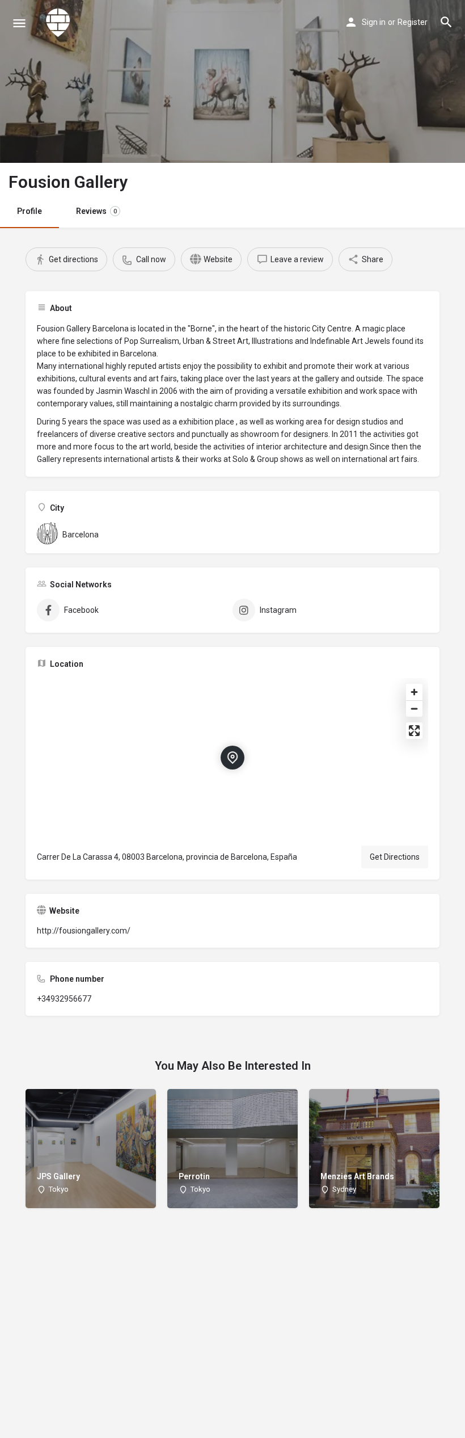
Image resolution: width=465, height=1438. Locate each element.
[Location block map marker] (232, 758)
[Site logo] (59, 23)
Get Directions (395, 856)
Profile (29, 211)
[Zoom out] (414, 708)
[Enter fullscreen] (414, 730)
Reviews (96, 211)
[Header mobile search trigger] (446, 22)
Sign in (374, 22)
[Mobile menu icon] (19, 23)
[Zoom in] (414, 692)
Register (413, 22)
